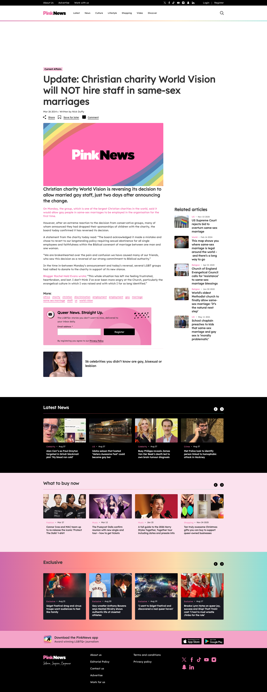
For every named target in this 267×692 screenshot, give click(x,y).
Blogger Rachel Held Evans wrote (64, 276)
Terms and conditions (147, 654)
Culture (99, 13)
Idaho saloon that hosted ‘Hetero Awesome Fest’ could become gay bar (108, 454)
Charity (56, 296)
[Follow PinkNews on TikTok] (199, 660)
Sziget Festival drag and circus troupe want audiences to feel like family (63, 608)
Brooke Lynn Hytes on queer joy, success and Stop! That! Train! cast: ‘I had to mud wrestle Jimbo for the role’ (202, 610)
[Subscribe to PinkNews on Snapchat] (184, 668)
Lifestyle (112, 13)
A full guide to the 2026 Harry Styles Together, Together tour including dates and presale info (156, 530)
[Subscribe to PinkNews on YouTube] (206, 660)
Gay (127, 296)
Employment (100, 296)
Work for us (97, 682)
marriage (137, 296)
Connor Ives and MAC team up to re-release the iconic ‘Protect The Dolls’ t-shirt (64, 530)
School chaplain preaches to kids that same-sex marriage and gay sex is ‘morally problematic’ (204, 330)
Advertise (63, 2)
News (87, 13)
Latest (76, 13)
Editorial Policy (99, 661)
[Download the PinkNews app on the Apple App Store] (191, 641)
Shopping (127, 13)
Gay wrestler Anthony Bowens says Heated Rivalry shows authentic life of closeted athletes (109, 610)
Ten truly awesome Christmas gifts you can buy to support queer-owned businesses (200, 530)
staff (70, 300)
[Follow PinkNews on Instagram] (213, 660)
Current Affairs (52, 69)
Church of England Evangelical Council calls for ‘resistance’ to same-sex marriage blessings (205, 276)
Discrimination (82, 296)
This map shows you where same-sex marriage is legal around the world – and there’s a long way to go (205, 250)
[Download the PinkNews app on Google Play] (214, 641)
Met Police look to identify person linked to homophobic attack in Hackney (200, 454)
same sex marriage (54, 300)
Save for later (71, 117)
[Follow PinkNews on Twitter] (184, 660)
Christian (67, 296)
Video (140, 13)
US (76, 300)
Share (51, 117)
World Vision (86, 300)
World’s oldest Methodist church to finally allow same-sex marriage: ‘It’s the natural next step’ (205, 302)
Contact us (97, 668)
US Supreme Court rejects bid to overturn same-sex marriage (204, 226)
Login (206, 2)
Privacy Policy (97, 341)
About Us (48, 2)
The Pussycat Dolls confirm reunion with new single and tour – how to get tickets (108, 530)
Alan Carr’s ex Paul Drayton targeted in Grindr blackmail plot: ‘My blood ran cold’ (62, 454)
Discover (152, 13)
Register (219, 2)
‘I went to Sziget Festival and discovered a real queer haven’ (155, 607)
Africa (46, 296)
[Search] (222, 13)
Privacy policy (143, 661)
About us (96, 654)
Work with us (81, 2)
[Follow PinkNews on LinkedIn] (193, 3)
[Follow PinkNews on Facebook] (191, 660)
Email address (69, 326)
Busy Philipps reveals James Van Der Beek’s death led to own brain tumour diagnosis (154, 454)
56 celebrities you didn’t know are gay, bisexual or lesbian (123, 363)
